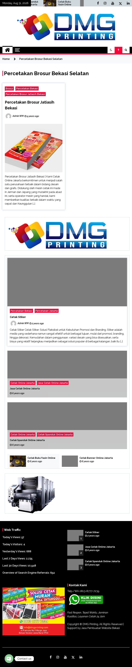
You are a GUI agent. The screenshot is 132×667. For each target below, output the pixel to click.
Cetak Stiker (18, 317)
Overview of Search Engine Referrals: (26, 572)
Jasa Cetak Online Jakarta (53, 382)
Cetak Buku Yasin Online (53, 3)
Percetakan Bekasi (27, 88)
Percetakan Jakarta (46, 310)
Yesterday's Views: (14, 551)
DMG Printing (90, 624)
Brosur (9, 88)
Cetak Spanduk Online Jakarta (55, 434)
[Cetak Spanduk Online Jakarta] (67, 425)
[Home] (7, 50)
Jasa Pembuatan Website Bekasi (100, 628)
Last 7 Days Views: (14, 558)
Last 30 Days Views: (15, 565)
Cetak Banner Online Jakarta (96, 458)
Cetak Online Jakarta (23, 382)
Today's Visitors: (12, 544)
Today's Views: (11, 537)
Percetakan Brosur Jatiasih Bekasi (25, 94)
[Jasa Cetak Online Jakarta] (67, 374)
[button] (111, 50)
